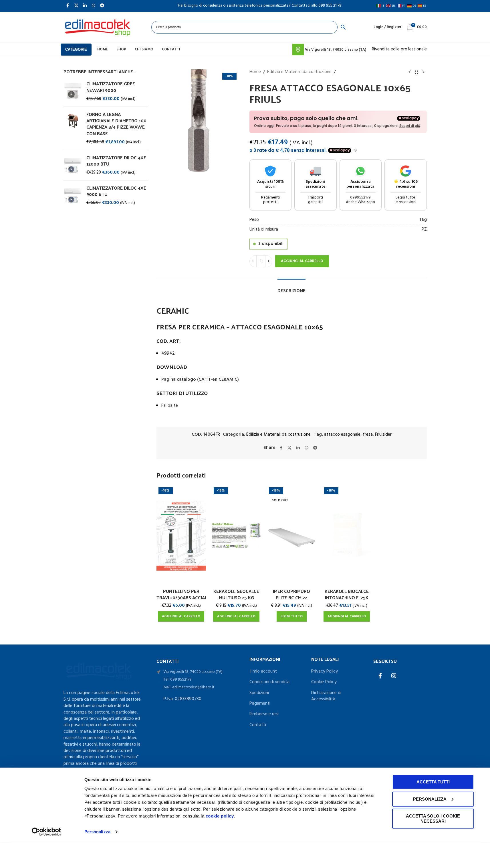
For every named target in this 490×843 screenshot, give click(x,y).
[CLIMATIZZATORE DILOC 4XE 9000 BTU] (73, 195)
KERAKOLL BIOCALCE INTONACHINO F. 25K (347, 594)
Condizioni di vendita (269, 682)
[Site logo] (98, 27)
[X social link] (289, 448)
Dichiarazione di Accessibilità (326, 696)
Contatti (257, 725)
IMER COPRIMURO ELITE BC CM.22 (291, 594)
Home (255, 72)
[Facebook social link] (281, 448)
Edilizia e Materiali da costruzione (299, 72)
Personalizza (97, 831)
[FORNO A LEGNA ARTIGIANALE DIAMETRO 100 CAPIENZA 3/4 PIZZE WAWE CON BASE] (73, 128)
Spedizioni (259, 693)
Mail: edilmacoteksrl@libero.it (189, 687)
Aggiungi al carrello (302, 261)
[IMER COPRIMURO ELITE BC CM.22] (291, 535)
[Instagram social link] (394, 676)
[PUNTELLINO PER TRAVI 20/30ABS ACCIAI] (181, 535)
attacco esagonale (342, 434)
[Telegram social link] (315, 448)
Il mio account (263, 671)
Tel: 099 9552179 (177, 679)
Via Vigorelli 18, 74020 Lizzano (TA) (193, 672)
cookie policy (220, 815)
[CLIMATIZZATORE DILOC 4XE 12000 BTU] (73, 165)
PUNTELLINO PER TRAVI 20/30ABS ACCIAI (181, 594)
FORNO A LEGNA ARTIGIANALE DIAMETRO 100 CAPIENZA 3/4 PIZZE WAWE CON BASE (116, 124)
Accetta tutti (433, 781)
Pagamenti (259, 703)
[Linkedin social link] (298, 448)
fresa (368, 434)
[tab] (291, 287)
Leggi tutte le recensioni (405, 200)
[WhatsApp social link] (306, 448)
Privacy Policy (324, 671)
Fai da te (169, 405)
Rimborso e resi (264, 714)
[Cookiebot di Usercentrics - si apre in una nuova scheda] (46, 832)
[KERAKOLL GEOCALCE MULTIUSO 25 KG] (236, 535)
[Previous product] (409, 72)
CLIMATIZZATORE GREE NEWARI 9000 (110, 86)
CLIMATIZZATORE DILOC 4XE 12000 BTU (116, 160)
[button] (181, 616)
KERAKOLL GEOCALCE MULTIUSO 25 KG (236, 594)
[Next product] (423, 72)
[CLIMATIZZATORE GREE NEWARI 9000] (73, 91)
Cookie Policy (324, 682)
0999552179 (360, 197)
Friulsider (383, 434)
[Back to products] (416, 72)
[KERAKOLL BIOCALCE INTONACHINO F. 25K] (347, 535)
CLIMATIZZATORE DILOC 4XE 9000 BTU (116, 191)
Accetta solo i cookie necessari (433, 818)
